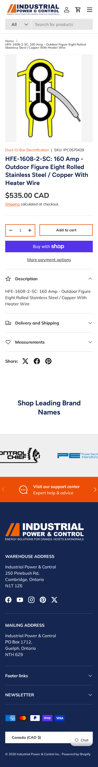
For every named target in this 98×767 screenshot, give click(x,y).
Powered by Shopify (76, 754)
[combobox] (49, 24)
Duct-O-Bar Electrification (27, 150)
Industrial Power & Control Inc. (38, 754)
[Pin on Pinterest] (48, 361)
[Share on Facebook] (37, 361)
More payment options (49, 259)
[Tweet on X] (25, 361)
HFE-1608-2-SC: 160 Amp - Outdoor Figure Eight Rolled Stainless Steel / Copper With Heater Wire (45, 46)
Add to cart (66, 230)
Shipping (12, 204)
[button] (78, 9)
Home (9, 41)
